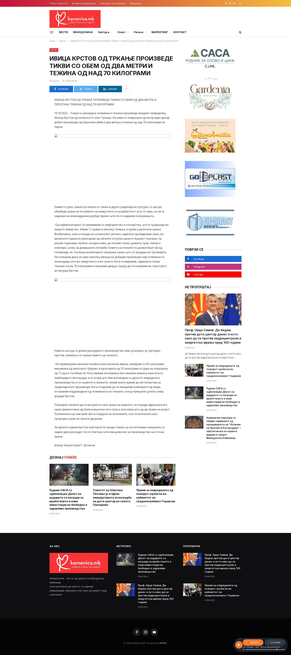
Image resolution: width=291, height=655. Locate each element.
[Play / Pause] (239, 645)
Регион (138, 32)
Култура (103, 32)
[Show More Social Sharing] (126, 89)
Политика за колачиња (113, 3)
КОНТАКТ (180, 32)
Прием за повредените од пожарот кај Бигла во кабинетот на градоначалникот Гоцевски (155, 495)
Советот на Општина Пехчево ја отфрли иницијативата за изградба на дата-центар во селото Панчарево (112, 497)
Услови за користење (84, 3)
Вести (54, 50)
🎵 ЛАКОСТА (253, 642)
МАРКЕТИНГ (160, 32)
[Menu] (51, 32)
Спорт (121, 32)
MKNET (163, 643)
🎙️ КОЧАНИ (275, 642)
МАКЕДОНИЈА (83, 32)
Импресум (135, 3)
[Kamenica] (75, 19)
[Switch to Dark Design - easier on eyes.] (239, 3)
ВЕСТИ (63, 32)
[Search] (239, 32)
